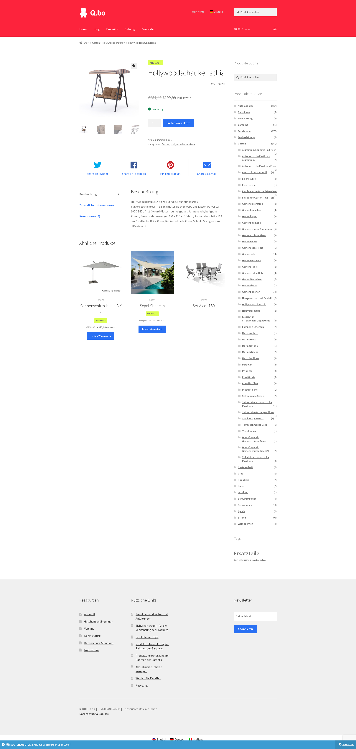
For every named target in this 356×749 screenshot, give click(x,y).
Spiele (241, 511)
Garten (96, 42)
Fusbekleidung (246, 137)
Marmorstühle (250, 345)
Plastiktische (250, 389)
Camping (243, 124)
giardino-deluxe (258, 560)
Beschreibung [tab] (88, 194)
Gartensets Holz (251, 260)
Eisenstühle (249, 178)
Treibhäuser (249, 431)
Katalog (130, 29)
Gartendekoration (252, 203)
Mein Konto (198, 11)
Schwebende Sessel (253, 396)
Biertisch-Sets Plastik (254, 172)
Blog (97, 29)
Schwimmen (245, 505)
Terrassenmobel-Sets (254, 424)
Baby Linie (244, 112)
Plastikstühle (250, 383)
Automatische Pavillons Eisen (259, 166)
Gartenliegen (249, 216)
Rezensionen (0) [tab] (89, 216)
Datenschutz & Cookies (98, 643)
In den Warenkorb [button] (101, 336)
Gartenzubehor (251, 291)
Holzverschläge (251, 310)
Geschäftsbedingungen (98, 621)
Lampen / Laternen (253, 327)
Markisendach (250, 333)
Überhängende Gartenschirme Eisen (254, 439)
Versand (89, 628)
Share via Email (207, 174)
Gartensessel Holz (252, 247)
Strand (242, 517)
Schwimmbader (247, 498)
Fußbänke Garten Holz (255, 197)
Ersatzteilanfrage (147, 637)
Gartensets (248, 254)
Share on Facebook (134, 174)
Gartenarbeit (245, 467)
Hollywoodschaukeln (114, 42)
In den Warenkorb (178, 123)
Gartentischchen (252, 279)
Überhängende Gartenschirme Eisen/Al (255, 449)
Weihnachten (245, 523)
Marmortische (250, 352)
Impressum (91, 650)
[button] (134, 66)
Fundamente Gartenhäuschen (259, 191)
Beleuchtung (245, 118)
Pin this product (170, 174)
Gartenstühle (250, 266)
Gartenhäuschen (251, 210)
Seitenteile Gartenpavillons (258, 412)
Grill (240, 473)
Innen (241, 486)
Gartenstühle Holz (252, 273)
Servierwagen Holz (252, 418)
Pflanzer (247, 371)
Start (86, 42)
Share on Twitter (97, 174)
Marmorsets (249, 339)
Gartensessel (249, 241)
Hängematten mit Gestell (257, 298)
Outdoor (243, 492)
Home (83, 29)
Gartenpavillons (251, 222)
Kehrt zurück (92, 636)
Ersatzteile (244, 131)
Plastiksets (248, 377)
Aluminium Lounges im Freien (259, 150)
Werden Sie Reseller (148, 678)
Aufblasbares (245, 106)
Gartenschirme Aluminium (257, 229)
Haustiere (243, 480)
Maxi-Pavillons (250, 358)
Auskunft (89, 614)
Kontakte (147, 29)
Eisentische (249, 185)
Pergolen (247, 364)
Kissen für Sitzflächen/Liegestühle (256, 318)
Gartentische (249, 285)
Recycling (142, 685)
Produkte (112, 29)
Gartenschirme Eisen (254, 235)
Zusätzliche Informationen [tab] (96, 205)
